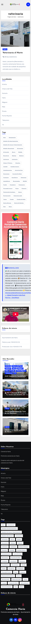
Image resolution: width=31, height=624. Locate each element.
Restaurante (7, 195)
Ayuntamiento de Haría (9, 338)
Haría (5, 49)
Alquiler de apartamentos (10, 141)
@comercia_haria (13, 268)
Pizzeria (24, 188)
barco (13, 152)
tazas (5, 199)
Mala (3, 107)
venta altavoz (7, 203)
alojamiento (12, 137)
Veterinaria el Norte (13, 53)
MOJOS (25, 181)
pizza (17, 188)
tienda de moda (21, 199)
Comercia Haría (15, 609)
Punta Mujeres (7, 116)
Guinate (4, 93)
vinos (10, 206)
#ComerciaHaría (10, 293)
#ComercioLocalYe (22, 293)
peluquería (22, 184)
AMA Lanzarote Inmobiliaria (15, 376)
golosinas (23, 177)
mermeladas (16, 181)
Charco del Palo (7, 89)
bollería (21, 155)
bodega (14, 155)
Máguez (4, 102)
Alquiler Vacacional (8, 148)
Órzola (4, 111)
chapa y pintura (7, 163)
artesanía (6, 152)
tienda (12, 199)
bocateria (6, 155)
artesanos (20, 148)
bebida (20, 152)
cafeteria (6, 159)
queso (20, 192)
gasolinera (15, 177)
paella (5, 184)
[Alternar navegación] (2, 4)
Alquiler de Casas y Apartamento (12, 144)
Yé (3, 125)
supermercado (18, 195)
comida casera (15, 166)
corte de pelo (19, 170)
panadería (13, 184)
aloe (4, 137)
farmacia (6, 177)
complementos (7, 170)
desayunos (6, 174)
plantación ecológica (9, 192)
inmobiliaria (6, 181)
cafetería (14, 159)
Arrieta (4, 84)
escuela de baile (17, 174)
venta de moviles (19, 203)
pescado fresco (7, 188)
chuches (17, 163)
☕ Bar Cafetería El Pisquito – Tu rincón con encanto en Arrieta (15, 394)
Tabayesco (5, 120)
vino (4, 206)
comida (5, 166)
